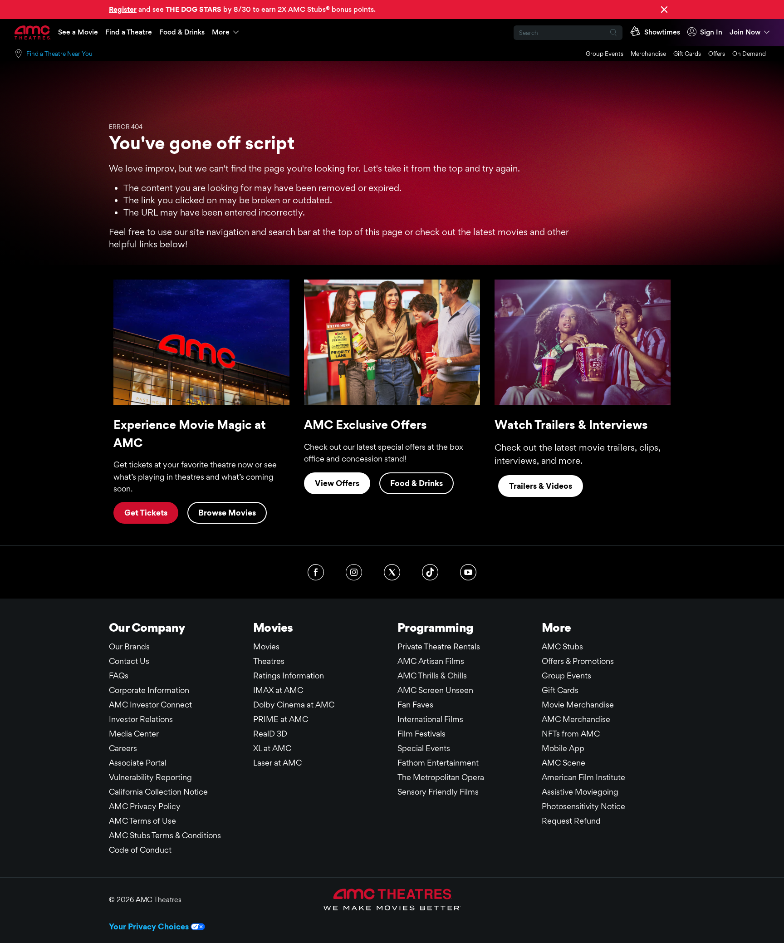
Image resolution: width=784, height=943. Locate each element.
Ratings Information (288, 675)
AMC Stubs (562, 646)
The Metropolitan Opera (440, 777)
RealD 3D (270, 733)
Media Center (134, 733)
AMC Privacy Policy (145, 806)
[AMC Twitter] (392, 572)
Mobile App (563, 748)
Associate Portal (138, 762)
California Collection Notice (158, 791)
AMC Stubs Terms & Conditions (165, 835)
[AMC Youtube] (468, 572)
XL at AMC (272, 748)
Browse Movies (227, 512)
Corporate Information (149, 690)
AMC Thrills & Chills (432, 675)
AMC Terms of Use (142, 820)
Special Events (423, 748)
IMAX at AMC (278, 690)
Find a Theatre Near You (59, 53)
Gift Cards (687, 53)
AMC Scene (563, 762)
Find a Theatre (128, 32)
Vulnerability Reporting (150, 777)
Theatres (268, 661)
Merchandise (648, 53)
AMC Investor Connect (150, 704)
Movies (266, 646)
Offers (716, 53)
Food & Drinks (182, 32)
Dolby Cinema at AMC (293, 704)
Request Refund (571, 820)
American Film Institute (583, 777)
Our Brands (129, 646)
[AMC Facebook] (316, 572)
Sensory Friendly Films (438, 791)
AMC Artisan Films (430, 661)
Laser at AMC (277, 762)
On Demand (749, 53)
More (221, 32)
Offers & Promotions (578, 661)
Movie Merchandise (578, 704)
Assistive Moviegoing (580, 791)
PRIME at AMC (280, 719)
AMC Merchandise (576, 719)
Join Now (745, 32)
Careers (123, 748)
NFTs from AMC (571, 733)
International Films (430, 719)
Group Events (604, 53)
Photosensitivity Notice (583, 806)
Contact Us (129, 661)
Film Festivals (421, 733)
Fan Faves (415, 704)
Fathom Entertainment (438, 762)
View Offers (337, 483)
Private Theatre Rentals (438, 646)
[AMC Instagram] (354, 572)
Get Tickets (145, 512)
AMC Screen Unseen (435, 690)
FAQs (118, 675)
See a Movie (78, 32)
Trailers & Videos (540, 486)
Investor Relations (141, 719)
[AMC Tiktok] (430, 572)
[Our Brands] (392, 899)
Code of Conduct (140, 850)
